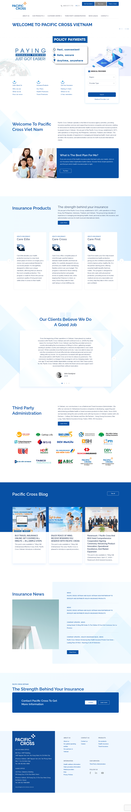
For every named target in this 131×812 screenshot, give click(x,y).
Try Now (65, 171)
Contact (90, 702)
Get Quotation (88, 4)
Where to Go (65, 92)
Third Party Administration (98, 764)
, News (82, 622)
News (69, 593)
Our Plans (40, 89)
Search (102, 95)
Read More (72, 652)
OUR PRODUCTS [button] (37, 16)
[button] (121, 29)
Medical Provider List (102, 99)
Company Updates (73, 622)
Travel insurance (103, 746)
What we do (17, 92)
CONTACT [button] (104, 16)
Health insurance (103, 744)
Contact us (84, 741)
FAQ (65, 772)
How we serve (17, 94)
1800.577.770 (68, 6)
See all (113, 493)
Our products (102, 741)
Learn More (63, 223)
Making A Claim (66, 89)
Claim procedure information (72, 767)
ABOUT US (26, 16)
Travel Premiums (42, 94)
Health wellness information (72, 764)
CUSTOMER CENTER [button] (54, 16)
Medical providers (69, 769)
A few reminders (66, 94)
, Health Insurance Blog (89, 637)
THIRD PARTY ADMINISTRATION (75, 16)
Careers (83, 744)
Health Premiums (42, 92)
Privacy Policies (68, 775)
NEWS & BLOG (93, 16)
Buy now (100, 4)
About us (66, 741)
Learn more (103, 702)
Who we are (17, 89)
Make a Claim (113, 4)
